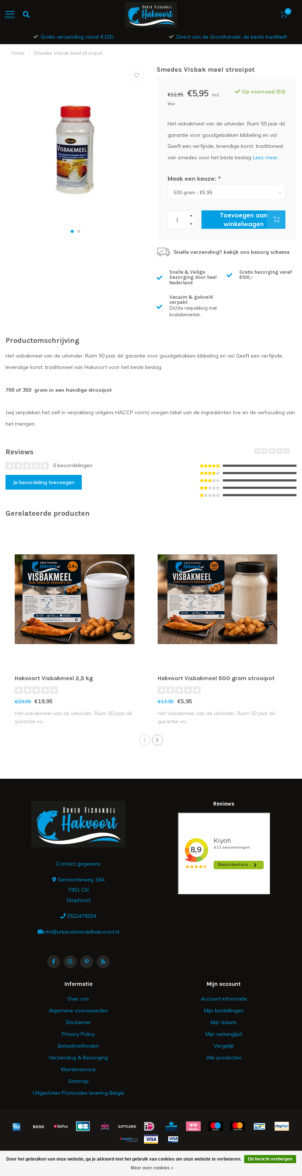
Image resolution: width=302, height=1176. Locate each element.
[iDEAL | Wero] (149, 1126)
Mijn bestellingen (223, 1010)
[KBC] (171, 1126)
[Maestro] (215, 1126)
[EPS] (105, 1126)
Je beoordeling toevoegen (43, 482)
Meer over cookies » (152, 1167)
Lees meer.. (266, 157)
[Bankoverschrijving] (38, 1126)
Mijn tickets (224, 1022)
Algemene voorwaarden (78, 1010)
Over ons (78, 998)
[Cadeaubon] (127, 1126)
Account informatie (224, 998)
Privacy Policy (78, 1034)
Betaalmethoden (78, 1045)
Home (18, 53)
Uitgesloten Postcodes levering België (78, 1093)
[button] (72, 231)
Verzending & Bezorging (78, 1057)
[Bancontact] (259, 1126)
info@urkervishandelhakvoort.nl (81, 931)
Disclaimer (78, 1022)
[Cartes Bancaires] (83, 1126)
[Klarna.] (193, 1126)
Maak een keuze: (194, 178)
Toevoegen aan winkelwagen (243, 219)
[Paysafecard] (129, 1139)
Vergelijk (224, 1045)
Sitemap (78, 1081)
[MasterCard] (237, 1126)
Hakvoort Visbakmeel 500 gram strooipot (216, 678)
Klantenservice (78, 1069)
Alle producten (224, 1057)
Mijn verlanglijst (224, 1034)
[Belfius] (61, 1126)
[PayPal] (282, 1126)
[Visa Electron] (173, 1139)
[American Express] (16, 1126)
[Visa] (151, 1139)
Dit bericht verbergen (270, 1159)
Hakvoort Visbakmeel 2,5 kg (54, 678)
